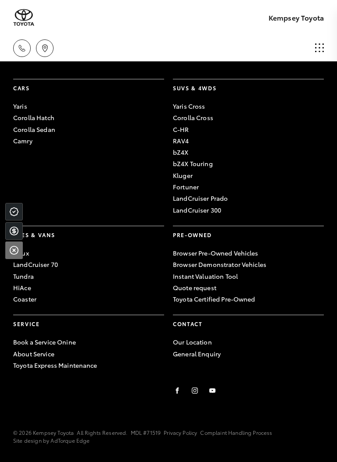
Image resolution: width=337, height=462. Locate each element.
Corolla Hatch (33, 117)
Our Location (192, 342)
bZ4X (181, 152)
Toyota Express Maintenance (55, 365)
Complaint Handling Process (236, 432)
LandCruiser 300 (197, 210)
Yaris (20, 106)
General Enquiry (197, 353)
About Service (33, 353)
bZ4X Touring (193, 163)
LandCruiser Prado (200, 198)
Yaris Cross (189, 106)
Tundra (23, 276)
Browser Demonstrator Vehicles (219, 264)
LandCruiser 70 (35, 264)
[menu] (319, 48)
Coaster (24, 299)
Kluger (183, 175)
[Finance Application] (14, 231)
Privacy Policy (180, 432)
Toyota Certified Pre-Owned (214, 299)
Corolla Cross (193, 117)
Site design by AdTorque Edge (51, 440)
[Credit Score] (14, 211)
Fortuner (186, 186)
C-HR (181, 129)
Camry (22, 140)
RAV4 (181, 140)
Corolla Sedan (34, 129)
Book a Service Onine (44, 342)
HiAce (22, 287)
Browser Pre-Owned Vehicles (215, 253)
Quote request (194, 287)
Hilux (21, 253)
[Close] (14, 250)
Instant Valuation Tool (205, 276)
